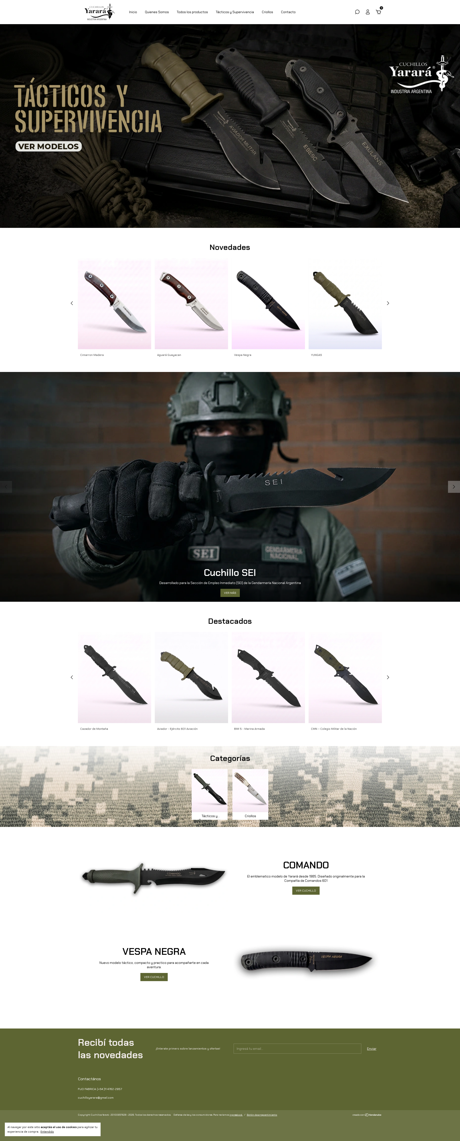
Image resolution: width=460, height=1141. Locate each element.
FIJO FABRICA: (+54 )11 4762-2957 (100, 1089)
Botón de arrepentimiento (262, 1114)
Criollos (267, 12)
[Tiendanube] (367, 1115)
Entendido (47, 1132)
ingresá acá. (236, 1114)
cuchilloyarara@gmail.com (96, 1098)
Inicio (133, 12)
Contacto (288, 12)
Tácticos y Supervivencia (235, 12)
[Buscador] (357, 12)
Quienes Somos (157, 12)
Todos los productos (192, 12)
